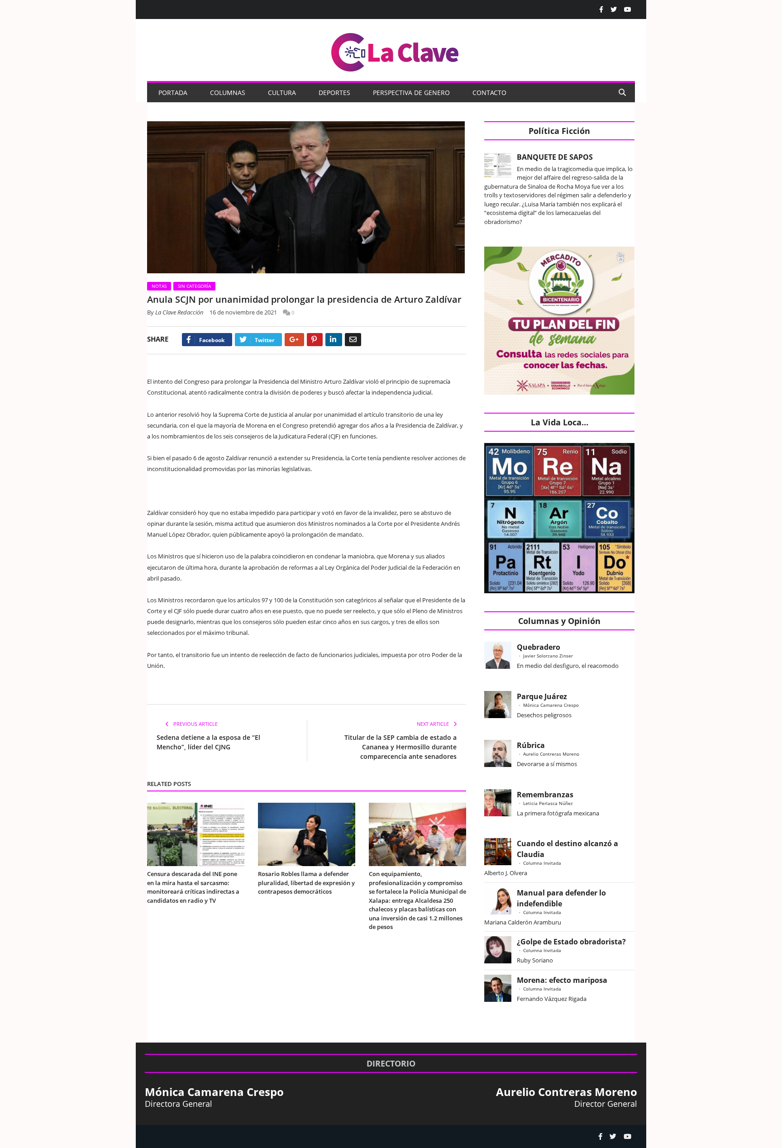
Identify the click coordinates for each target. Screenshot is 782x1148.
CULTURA (282, 92)
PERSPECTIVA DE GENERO (411, 92)
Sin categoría (194, 286)
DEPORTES (334, 92)
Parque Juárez (542, 696)
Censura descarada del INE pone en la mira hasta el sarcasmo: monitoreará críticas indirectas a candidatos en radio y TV (193, 887)
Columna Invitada (542, 863)
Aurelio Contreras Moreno (551, 754)
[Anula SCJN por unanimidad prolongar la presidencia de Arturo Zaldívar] (306, 198)
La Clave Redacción (179, 312)
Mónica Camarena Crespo (551, 705)
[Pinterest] (315, 339)
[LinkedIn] (333, 339)
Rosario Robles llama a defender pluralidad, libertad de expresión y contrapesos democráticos (306, 883)
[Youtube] (627, 9)
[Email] (353, 339)
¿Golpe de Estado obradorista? (571, 942)
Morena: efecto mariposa (562, 980)
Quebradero (538, 647)
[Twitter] (613, 9)
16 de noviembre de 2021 (243, 312)
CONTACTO (489, 92)
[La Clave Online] (395, 50)
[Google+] (294, 339)
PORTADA (172, 92)
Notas (159, 286)
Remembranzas (545, 795)
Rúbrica (531, 745)
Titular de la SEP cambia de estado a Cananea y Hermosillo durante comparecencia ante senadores (400, 747)
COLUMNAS (227, 92)
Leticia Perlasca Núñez (548, 803)
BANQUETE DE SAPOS (555, 157)
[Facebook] (601, 9)
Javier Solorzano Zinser (548, 656)
